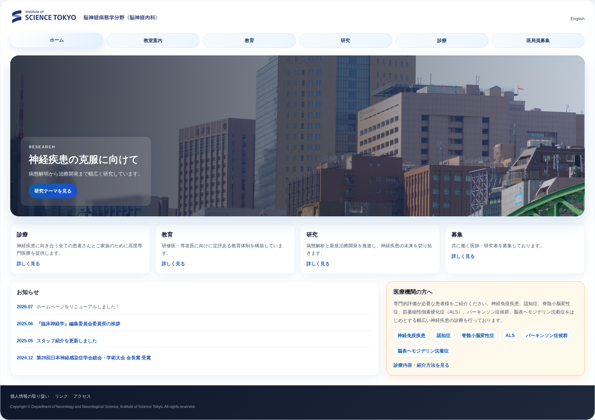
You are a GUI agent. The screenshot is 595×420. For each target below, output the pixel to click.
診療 (442, 40)
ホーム (57, 39)
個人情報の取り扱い (29, 396)
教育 (249, 40)
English (578, 18)
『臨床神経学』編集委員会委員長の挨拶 (78, 323)
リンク (61, 396)
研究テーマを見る (53, 190)
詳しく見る (28, 263)
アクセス (82, 396)
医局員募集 (538, 40)
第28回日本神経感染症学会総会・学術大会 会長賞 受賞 (94, 357)
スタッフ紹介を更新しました (67, 340)
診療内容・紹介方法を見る (421, 365)
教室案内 (153, 40)
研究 (345, 40)
